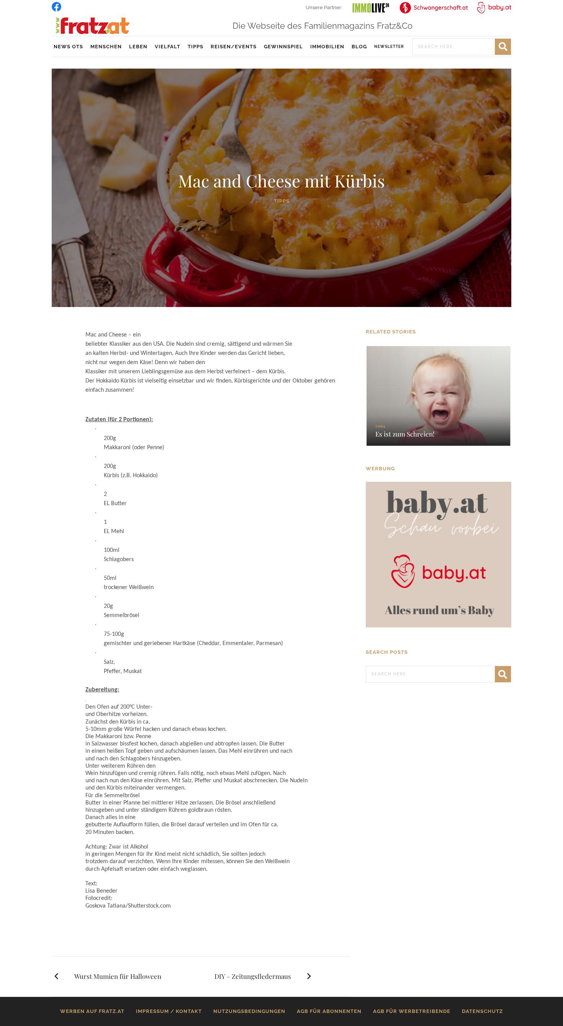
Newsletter (389, 46)
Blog (359, 46)
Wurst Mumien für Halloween (117, 976)
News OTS (68, 46)
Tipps (195, 46)
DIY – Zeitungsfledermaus (252, 976)
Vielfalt (167, 46)
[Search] (503, 47)
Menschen (106, 46)
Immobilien (327, 46)
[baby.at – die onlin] (438, 554)
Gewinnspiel (283, 46)
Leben (138, 46)
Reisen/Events (234, 46)
